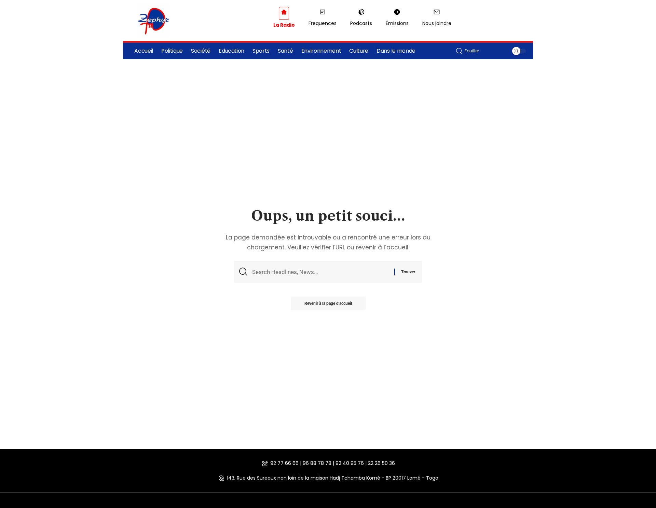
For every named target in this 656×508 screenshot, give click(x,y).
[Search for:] (320, 272)
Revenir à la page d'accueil (328, 303)
